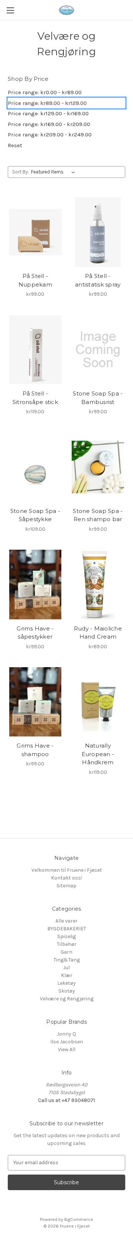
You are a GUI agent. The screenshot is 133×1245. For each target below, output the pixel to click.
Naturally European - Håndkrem (98, 754)
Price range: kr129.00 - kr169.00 (48, 113)
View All (66, 1049)
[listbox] (54, 172)
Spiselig (66, 936)
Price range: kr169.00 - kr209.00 (49, 124)
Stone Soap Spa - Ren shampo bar (98, 515)
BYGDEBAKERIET (66, 929)
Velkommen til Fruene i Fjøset (66, 870)
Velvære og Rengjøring (66, 999)
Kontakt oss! (66, 878)
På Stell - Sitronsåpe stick (35, 397)
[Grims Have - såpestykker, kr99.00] (35, 584)
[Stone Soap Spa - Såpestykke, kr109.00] (35, 467)
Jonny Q (66, 1034)
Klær (66, 975)
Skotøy (66, 991)
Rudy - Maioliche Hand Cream (98, 632)
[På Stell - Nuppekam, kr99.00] (35, 232)
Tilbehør (66, 944)
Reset (15, 145)
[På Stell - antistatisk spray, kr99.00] (98, 232)
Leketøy (66, 983)
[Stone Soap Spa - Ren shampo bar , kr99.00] (98, 467)
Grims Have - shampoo (35, 750)
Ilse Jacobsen (66, 1042)
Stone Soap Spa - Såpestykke (35, 515)
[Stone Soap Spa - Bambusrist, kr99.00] (98, 349)
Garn (66, 952)
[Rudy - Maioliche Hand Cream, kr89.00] (98, 584)
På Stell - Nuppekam (35, 280)
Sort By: (20, 172)
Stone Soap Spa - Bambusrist (98, 397)
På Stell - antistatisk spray (97, 280)
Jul (66, 967)
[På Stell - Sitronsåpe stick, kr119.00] (35, 349)
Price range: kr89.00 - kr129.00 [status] (47, 103)
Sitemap (66, 886)
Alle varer (66, 921)
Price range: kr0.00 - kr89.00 (45, 92)
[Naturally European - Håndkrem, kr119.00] (98, 702)
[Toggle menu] (10, 10)
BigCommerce (78, 1219)
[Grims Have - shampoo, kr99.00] (35, 702)
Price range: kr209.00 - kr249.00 (50, 134)
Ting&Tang (67, 960)
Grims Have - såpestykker (35, 632)
